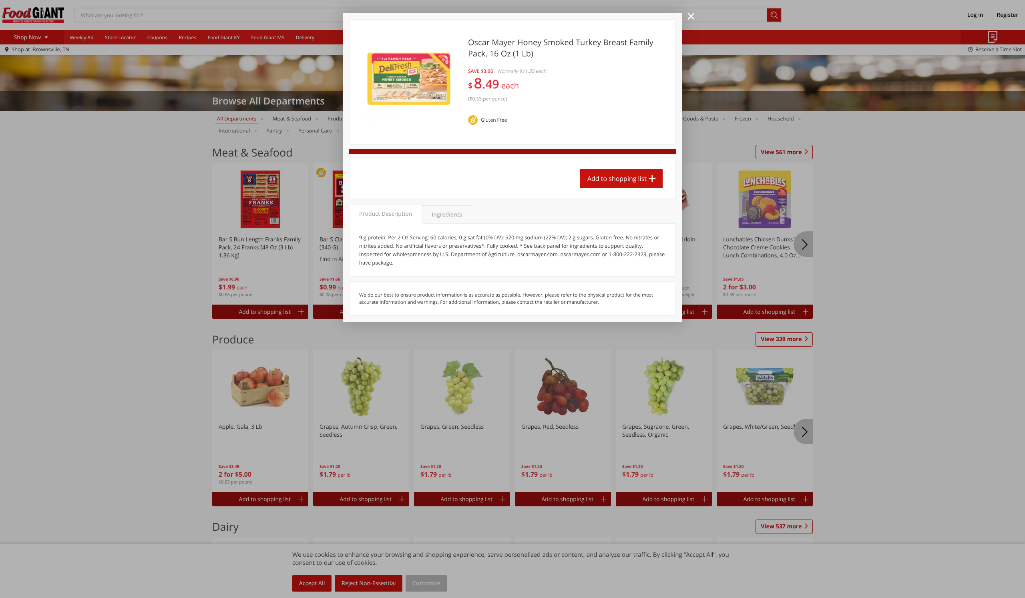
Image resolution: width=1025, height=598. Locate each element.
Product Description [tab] (385, 214)
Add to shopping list (617, 178)
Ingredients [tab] (447, 215)
